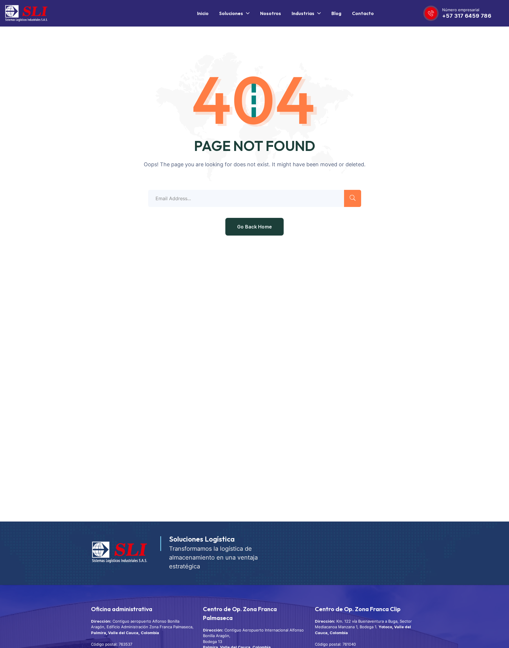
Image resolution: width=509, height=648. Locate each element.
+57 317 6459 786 (466, 16)
